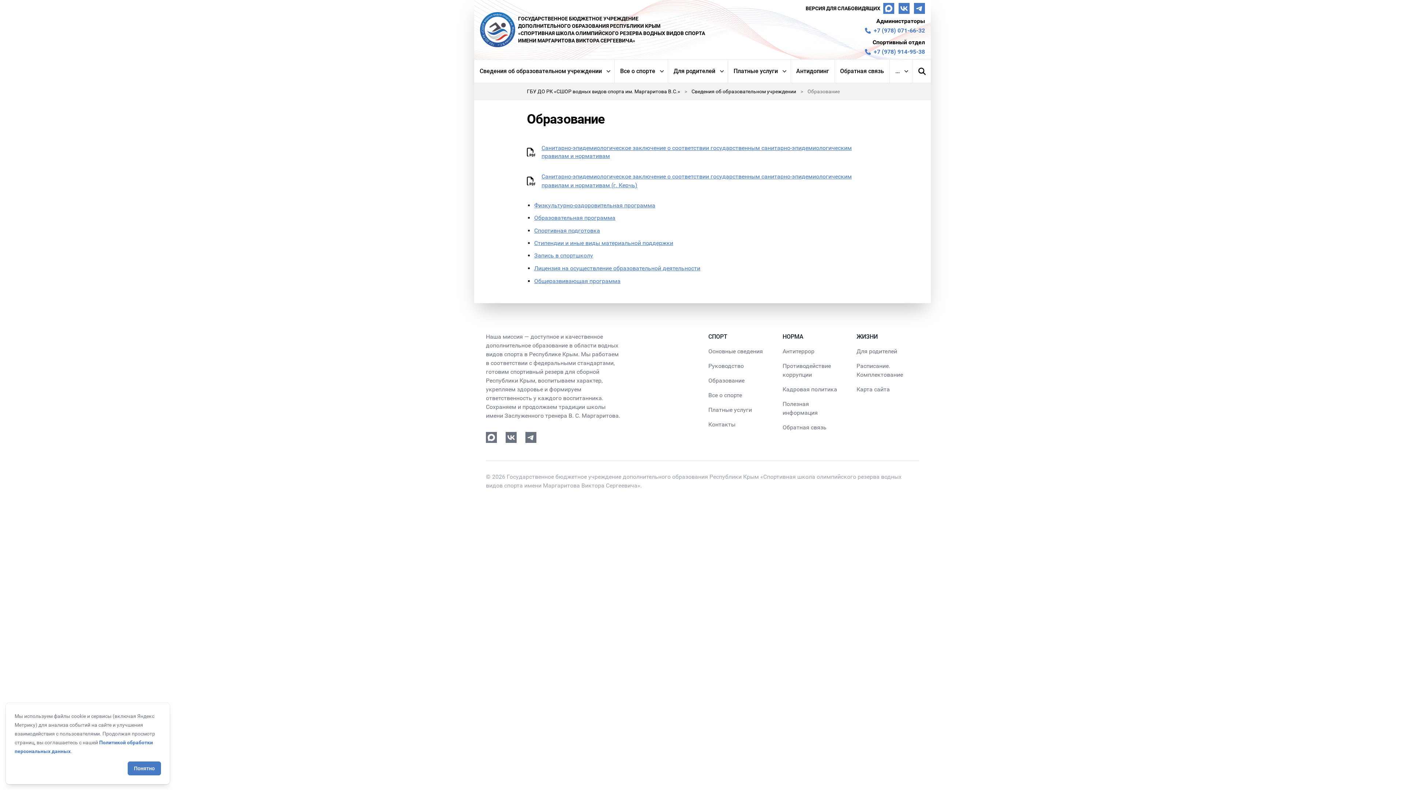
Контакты (721, 424)
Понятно (144, 768)
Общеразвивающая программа (577, 281)
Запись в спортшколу (563, 255)
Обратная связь (862, 71)
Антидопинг (812, 71)
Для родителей (694, 71)
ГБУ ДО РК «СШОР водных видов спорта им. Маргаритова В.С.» (603, 91)
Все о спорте (637, 71)
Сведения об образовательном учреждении (541, 71)
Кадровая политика (810, 389)
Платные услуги (756, 71)
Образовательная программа (574, 217)
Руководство (726, 365)
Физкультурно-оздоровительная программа (594, 205)
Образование (726, 380)
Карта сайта (873, 389)
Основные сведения (735, 351)
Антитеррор (798, 351)
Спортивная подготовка (567, 230)
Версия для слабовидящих (843, 8)
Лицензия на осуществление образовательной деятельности (617, 268)
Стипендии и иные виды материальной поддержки (603, 243)
